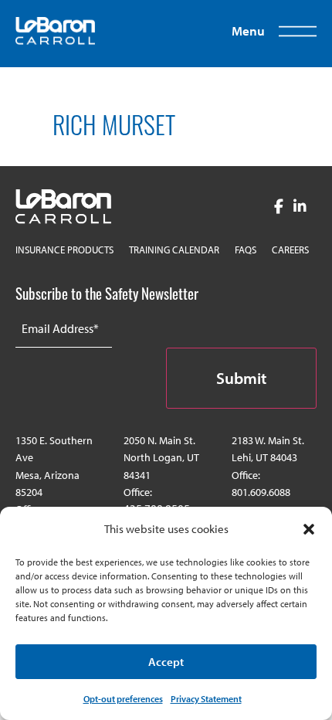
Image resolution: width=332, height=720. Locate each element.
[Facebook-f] (278, 207)
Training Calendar (174, 249)
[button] (309, 529)
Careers (290, 249)
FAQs (245, 249)
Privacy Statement (206, 699)
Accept (166, 661)
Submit (241, 378)
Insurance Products (64, 249)
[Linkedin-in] (300, 207)
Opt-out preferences (123, 699)
